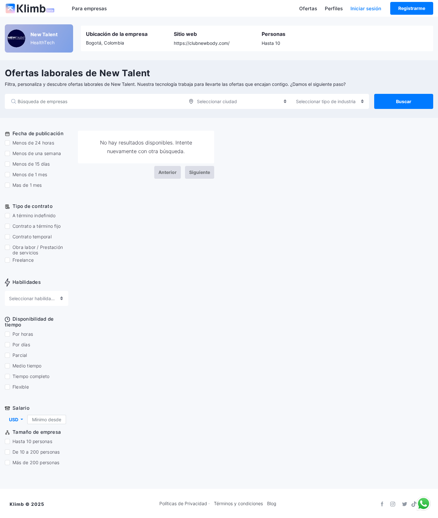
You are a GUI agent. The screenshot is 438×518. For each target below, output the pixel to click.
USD (14, 419)
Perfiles (334, 8)
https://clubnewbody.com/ (202, 43)
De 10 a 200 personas (36, 452)
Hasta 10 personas (32, 441)
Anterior (167, 172)
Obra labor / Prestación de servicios (38, 250)
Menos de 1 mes (30, 174)
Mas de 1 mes (27, 185)
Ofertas (308, 8)
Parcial (20, 355)
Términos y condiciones (238, 503)
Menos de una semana (37, 153)
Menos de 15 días (31, 164)
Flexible (21, 387)
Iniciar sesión (365, 8)
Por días (21, 344)
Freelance (23, 260)
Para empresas (89, 8)
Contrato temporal (32, 236)
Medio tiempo (27, 365)
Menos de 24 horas (33, 142)
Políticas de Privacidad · (184, 503)
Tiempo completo (31, 376)
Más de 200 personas (36, 462)
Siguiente (199, 172)
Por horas (23, 334)
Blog (271, 503)
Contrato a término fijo (37, 226)
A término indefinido (34, 215)
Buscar (403, 101)
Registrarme (411, 8)
